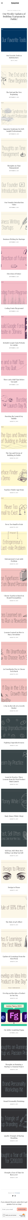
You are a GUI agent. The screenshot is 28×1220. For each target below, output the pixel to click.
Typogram (17, 1193)
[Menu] (2, 3)
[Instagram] (15, 1196)
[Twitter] (13, 1196)
